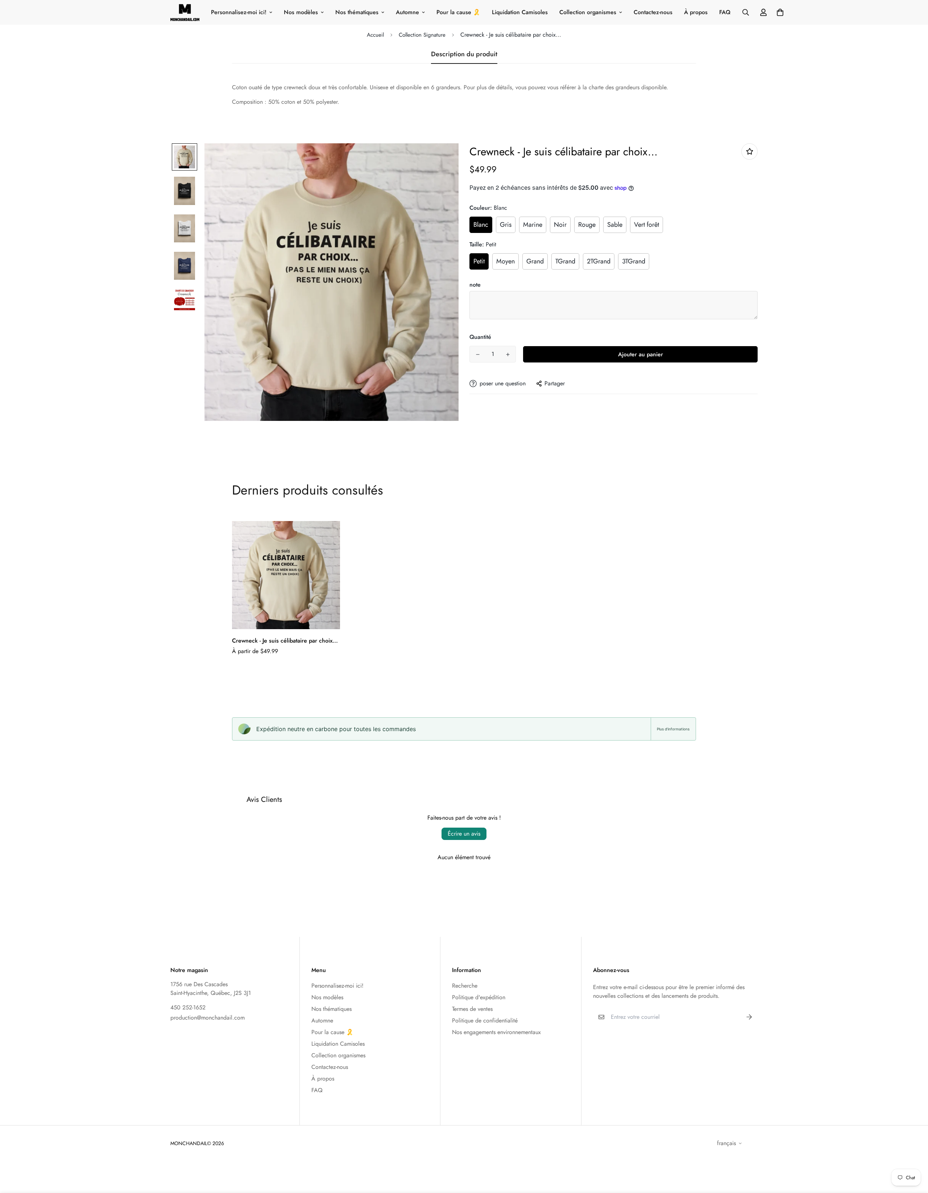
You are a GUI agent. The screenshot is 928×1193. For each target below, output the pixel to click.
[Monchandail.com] (184, 12)
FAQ (724, 12)
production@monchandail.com (207, 1017)
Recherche (464, 985)
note (475, 284)
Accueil (375, 35)
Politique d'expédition (478, 997)
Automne (407, 12)
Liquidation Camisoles (520, 12)
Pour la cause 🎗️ (458, 12)
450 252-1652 (188, 1007)
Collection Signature (422, 35)
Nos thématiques (356, 12)
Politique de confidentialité (485, 1020)
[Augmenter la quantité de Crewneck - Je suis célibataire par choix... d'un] (507, 354)
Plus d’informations (673, 729)
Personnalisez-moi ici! (238, 12)
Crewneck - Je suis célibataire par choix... (285, 640)
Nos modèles (301, 12)
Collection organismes (587, 12)
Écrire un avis (464, 833)
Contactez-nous (653, 12)
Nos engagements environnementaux (496, 1032)
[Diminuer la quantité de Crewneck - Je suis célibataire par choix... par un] (477, 354)
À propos (696, 12)
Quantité (480, 337)
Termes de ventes (472, 1009)
